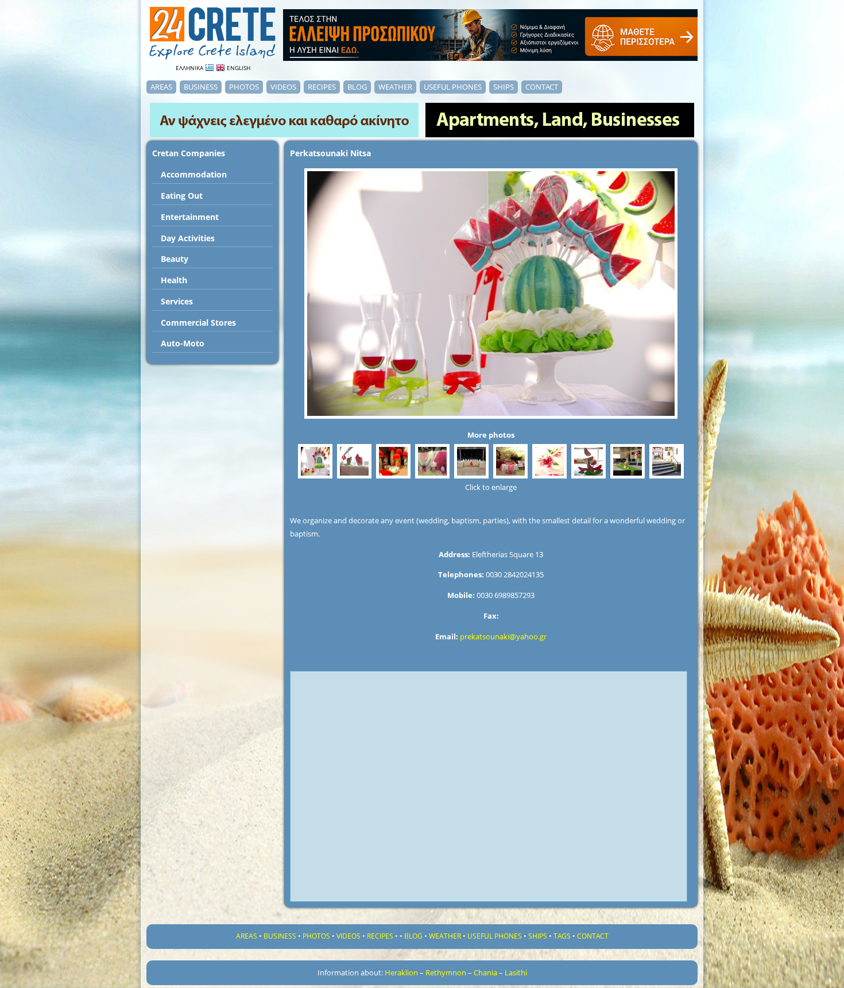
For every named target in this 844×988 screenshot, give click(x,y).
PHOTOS (244, 87)
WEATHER (395, 87)
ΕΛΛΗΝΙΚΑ (190, 68)
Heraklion (401, 972)
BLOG (357, 87)
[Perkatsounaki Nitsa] (315, 478)
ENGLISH (237, 68)
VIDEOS (283, 87)
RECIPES (322, 87)
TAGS (562, 936)
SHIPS (503, 87)
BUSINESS (201, 87)
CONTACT (541, 87)
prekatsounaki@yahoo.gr (503, 636)
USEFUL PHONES (453, 87)
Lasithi (516, 972)
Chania (485, 972)
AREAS (161, 87)
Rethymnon (445, 972)
